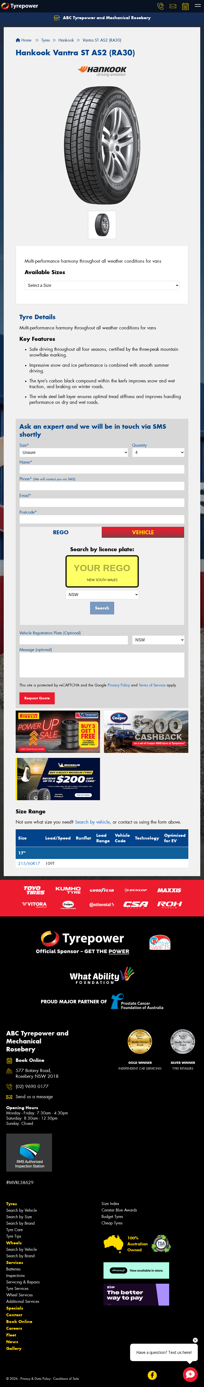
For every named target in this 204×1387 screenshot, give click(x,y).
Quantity (139, 445)
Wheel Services (19, 1295)
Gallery (13, 1348)
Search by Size (19, 1216)
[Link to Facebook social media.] (152, 1375)
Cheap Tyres (112, 1223)
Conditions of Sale (66, 1379)
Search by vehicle (92, 822)
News (12, 1341)
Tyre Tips (13, 1236)
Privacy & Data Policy (35, 1379)
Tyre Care (14, 1229)
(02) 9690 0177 (32, 1086)
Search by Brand (20, 1223)
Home (25, 40)
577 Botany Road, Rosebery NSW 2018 (37, 1073)
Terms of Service (152, 685)
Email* (25, 495)
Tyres (11, 1203)
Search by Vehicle (21, 1210)
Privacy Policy (119, 685)
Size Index (110, 1203)
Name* (25, 462)
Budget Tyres (112, 1216)
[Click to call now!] (160, 6)
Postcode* (28, 512)
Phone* (47, 479)
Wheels (14, 1243)
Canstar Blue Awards (119, 1210)
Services (14, 1262)
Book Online (19, 1321)
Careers (14, 1328)
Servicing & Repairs (23, 1282)
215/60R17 (29, 863)
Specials (14, 1308)
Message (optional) (35, 649)
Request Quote (37, 698)
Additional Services (22, 1301)
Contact (14, 1315)
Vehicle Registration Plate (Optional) (50, 633)
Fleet (11, 1335)
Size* (24, 445)
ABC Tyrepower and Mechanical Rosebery (106, 17)
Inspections (15, 1275)
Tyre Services (17, 1288)
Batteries (13, 1269)
